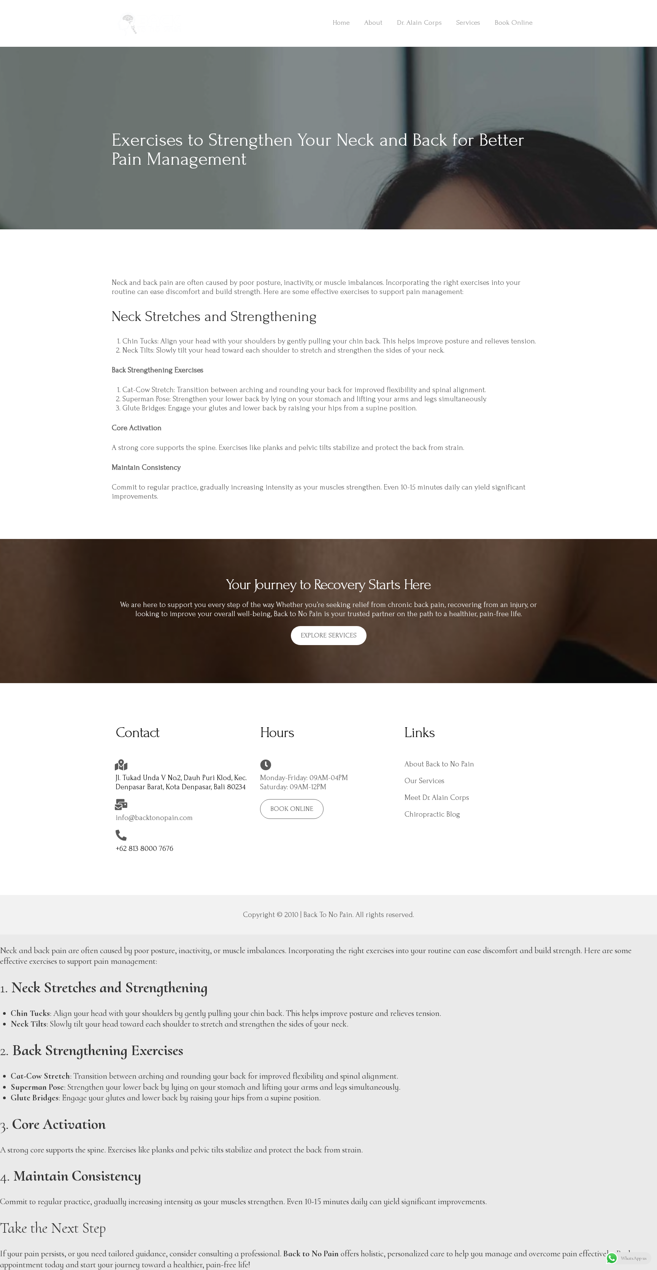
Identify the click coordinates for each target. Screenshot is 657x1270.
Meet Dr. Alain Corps (437, 797)
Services (468, 23)
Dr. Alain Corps (419, 23)
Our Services (424, 781)
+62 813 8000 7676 (144, 848)
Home (341, 23)
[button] (329, 635)
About (373, 23)
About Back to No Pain (439, 764)
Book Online (514, 23)
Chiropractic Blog (432, 814)
